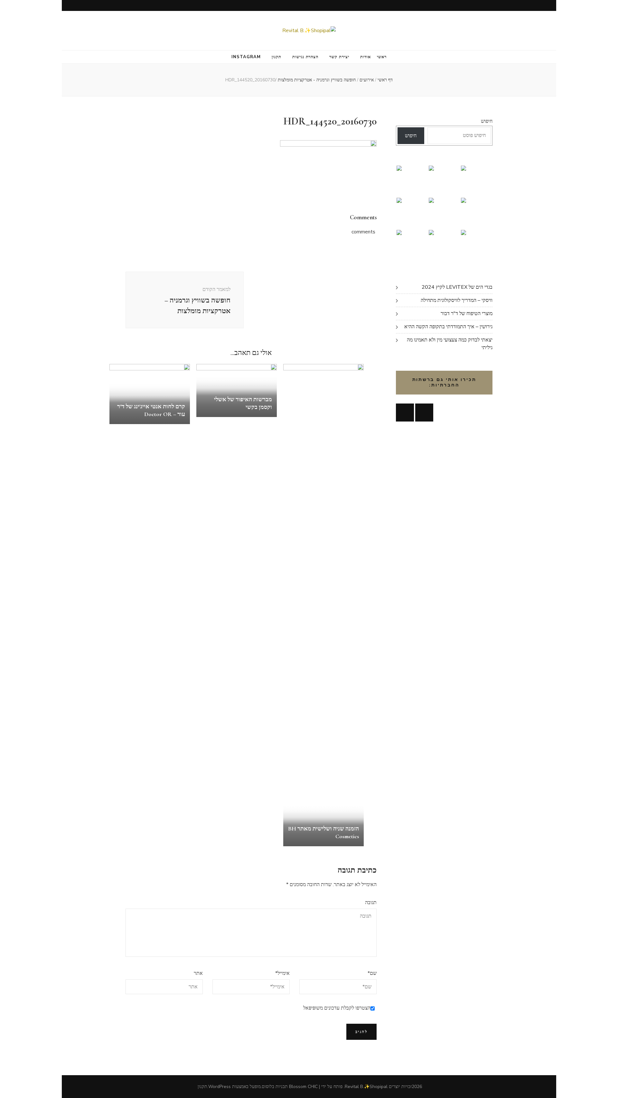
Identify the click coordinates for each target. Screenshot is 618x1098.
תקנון (276, 57)
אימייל (282, 973)
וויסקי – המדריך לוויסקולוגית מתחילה (456, 300)
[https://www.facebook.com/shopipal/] (405, 413)
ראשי (382, 57)
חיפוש (486, 121)
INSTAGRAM (246, 57)
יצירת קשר (339, 57)
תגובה (371, 902)
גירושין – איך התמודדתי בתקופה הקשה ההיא (448, 326)
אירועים (367, 80)
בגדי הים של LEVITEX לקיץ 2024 (457, 287)
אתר (198, 973)
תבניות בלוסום (275, 1087)
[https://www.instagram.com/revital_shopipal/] (424, 413)
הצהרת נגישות (305, 57)
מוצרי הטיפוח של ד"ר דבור (466, 313)
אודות (365, 57)
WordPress (219, 1087)
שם (372, 973)
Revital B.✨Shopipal (366, 1087)
